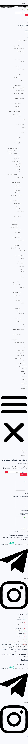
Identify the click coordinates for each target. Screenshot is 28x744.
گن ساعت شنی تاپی (12, 148)
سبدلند (24, 644)
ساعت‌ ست (17, 300)
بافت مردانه (17, 205)
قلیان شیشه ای (22, 363)
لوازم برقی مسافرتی (18, 342)
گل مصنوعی (17, 74)
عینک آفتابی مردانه (16, 282)
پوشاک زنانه (20, 211)
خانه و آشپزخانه (22, 40)
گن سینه (18, 140)
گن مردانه (18, 169)
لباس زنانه (17, 229)
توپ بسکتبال (22, 376)
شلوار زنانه (17, 232)
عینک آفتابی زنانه (16, 284)
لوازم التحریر (20, 355)
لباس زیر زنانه (17, 216)
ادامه (11, 650)
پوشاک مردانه (20, 177)
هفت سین (17, 58)
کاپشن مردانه (17, 203)
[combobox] (21, 13)
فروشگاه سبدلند (24, 3)
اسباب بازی (22, 360)
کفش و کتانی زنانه (16, 237)
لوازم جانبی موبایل (19, 255)
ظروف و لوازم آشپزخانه (17, 45)
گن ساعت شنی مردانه (12, 174)
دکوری (21, 53)
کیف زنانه (18, 310)
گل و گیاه (21, 69)
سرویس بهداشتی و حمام (14, 116)
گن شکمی (23, 371)
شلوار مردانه (17, 190)
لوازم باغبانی (17, 77)
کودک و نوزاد (20, 240)
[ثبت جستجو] (6, 472)
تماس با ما (23, 388)
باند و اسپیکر (20, 352)
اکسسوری (23, 271)
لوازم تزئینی (17, 66)
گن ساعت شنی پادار (12, 153)
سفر (24, 324)
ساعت (21, 287)
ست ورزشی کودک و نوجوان (17, 247)
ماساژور (18, 108)
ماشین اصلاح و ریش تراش (14, 111)
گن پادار (18, 163)
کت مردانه (17, 208)
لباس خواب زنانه (13, 226)
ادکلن (24, 373)
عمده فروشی (22, 368)
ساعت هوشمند (16, 292)
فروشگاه (23, 383)
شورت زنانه (14, 221)
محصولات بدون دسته (20, 366)
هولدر (21, 268)
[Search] (26, 15)
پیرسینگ (18, 321)
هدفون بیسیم (20, 263)
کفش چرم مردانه (13, 200)
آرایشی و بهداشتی (19, 98)
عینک (21, 276)
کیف (22, 303)
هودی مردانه (17, 192)
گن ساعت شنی (16, 142)
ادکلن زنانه (17, 106)
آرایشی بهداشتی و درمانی (19, 93)
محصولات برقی (19, 90)
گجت (24, 345)
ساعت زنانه (17, 297)
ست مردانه (17, 184)
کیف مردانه (17, 308)
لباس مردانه (17, 187)
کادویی (21, 61)
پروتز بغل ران (17, 158)
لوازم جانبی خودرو (19, 358)
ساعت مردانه (17, 295)
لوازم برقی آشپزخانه (18, 48)
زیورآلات (21, 313)
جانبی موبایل (22, 250)
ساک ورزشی (14, 339)
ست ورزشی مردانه (16, 182)
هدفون (23, 379)
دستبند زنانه (17, 318)
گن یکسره (18, 166)
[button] (14, 418)
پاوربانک (21, 266)
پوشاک (23, 127)
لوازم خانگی (20, 51)
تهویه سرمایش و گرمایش (17, 87)
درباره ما (23, 386)
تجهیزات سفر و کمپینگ (18, 329)
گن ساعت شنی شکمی (12, 150)
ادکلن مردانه (17, 103)
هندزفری (21, 261)
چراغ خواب (17, 85)
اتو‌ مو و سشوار (16, 114)
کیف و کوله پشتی (16, 334)
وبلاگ (24, 385)
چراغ (22, 80)
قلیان (24, 119)
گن (22, 132)
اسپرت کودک (17, 245)
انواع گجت (20, 350)
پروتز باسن (17, 156)
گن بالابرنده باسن (16, 161)
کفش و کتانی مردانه (15, 195)
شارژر (21, 258)
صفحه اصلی (22, 381)
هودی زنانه (17, 234)
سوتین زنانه (14, 224)
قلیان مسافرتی (19, 124)
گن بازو (18, 137)
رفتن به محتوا (25, 0)
